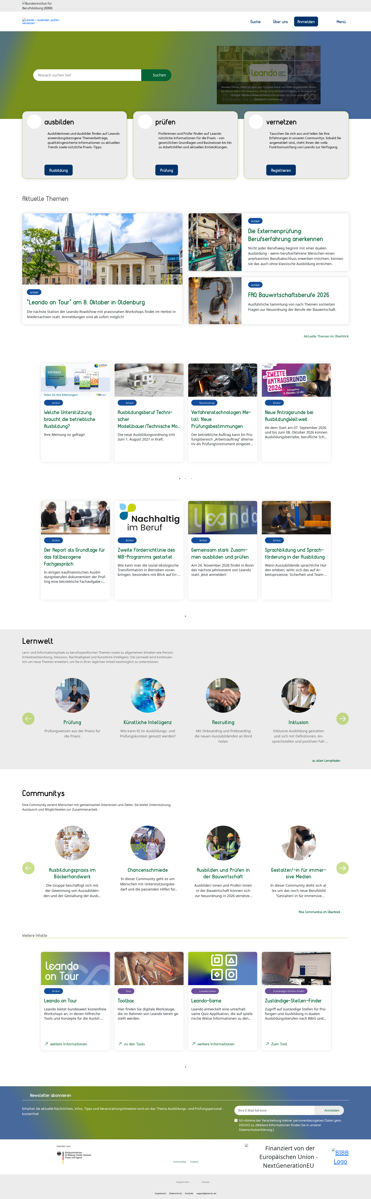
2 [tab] (185, 478)
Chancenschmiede (148, 869)
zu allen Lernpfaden (326, 760)
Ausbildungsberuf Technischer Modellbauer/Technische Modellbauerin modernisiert (149, 418)
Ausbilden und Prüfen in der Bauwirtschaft (223, 873)
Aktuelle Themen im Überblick (326, 336)
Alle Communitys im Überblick (319, 911)
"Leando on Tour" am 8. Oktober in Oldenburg (86, 301)
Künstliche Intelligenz (148, 722)
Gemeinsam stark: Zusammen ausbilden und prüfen (220, 553)
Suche (255, 21)
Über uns (280, 21)
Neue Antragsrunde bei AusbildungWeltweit (289, 415)
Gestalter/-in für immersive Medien (298, 873)
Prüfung (166, 170)
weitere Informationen (68, 1043)
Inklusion (298, 722)
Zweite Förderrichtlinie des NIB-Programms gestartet (146, 553)
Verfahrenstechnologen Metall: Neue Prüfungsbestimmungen (221, 418)
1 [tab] (180, 478)
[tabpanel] (75, 413)
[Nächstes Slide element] (343, 417)
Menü (341, 21)
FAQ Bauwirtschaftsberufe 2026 (288, 294)
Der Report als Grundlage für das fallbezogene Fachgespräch (74, 556)
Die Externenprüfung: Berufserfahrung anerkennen (285, 234)
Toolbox (194, 1161)
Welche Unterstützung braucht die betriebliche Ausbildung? (69, 418)
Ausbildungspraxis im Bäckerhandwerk (72, 873)
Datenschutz (175, 1193)
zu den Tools (134, 1043)
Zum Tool (279, 1043)
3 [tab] (191, 478)
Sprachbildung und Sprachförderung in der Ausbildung (295, 553)
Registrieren (281, 170)
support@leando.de (206, 1193)
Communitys (179, 1161)
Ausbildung (58, 170)
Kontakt (189, 1193)
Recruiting (223, 722)
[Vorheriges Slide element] (28, 417)
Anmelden (306, 21)
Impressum (160, 1193)
